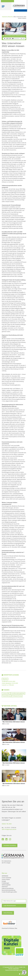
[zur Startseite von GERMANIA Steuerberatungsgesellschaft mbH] (19, 6)
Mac (16, 928)
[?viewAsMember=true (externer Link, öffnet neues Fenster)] (6, 839)
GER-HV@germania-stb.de (9, 829)
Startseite (4, 16)
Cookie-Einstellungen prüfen (9, 892)
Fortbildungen (5, 883)
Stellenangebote (6, 884)
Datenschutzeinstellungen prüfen (14, 970)
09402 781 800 (7, 824)
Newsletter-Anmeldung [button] (10, 845)
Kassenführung (7, 696)
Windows (11, 928)
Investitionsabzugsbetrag (17, 693)
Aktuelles (10, 16)
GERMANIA (5, 876)
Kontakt (4, 881)
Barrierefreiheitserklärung (8, 890)
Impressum (5, 886)
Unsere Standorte (6, 877)
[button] (14, 905)
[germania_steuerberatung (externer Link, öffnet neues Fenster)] (10, 839)
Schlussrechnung (17, 696)
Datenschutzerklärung (7, 888)
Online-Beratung (8, 912)
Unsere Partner (6, 879)
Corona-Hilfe (6, 693)
